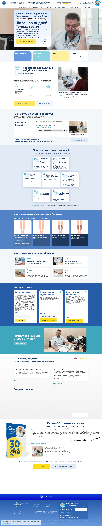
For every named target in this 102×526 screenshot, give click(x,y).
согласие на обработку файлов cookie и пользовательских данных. (27, 521)
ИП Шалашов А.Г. (89, 2)
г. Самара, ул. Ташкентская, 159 (64, 2)
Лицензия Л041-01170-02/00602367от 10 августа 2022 (85, 3)
